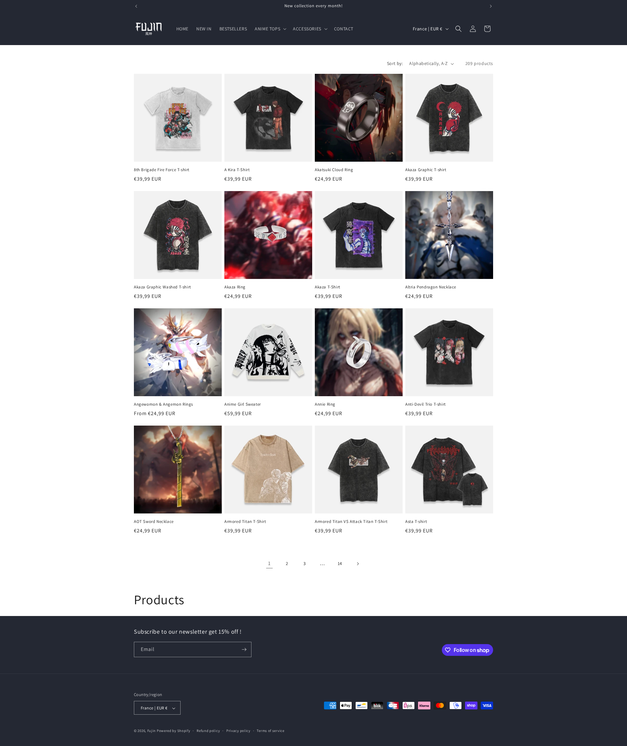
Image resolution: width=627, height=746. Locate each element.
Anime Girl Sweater (242, 404)
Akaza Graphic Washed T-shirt (162, 287)
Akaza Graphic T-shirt (425, 169)
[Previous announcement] (136, 6)
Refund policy (208, 730)
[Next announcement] (491, 6)
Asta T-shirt (416, 521)
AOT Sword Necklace (154, 521)
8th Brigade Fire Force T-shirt (161, 169)
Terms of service (270, 730)
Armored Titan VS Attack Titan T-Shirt (351, 521)
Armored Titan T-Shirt (245, 521)
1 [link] (269, 563)
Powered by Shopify (173, 731)
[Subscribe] (244, 649)
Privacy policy (238, 730)
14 (340, 563)
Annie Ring (325, 404)
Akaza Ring (235, 287)
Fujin (151, 731)
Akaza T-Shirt (327, 287)
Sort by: (395, 63)
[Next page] (357, 564)
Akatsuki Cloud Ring (334, 169)
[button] (270, 29)
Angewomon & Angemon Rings (163, 404)
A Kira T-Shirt (236, 169)
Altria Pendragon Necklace (430, 287)
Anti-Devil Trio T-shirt (425, 404)
